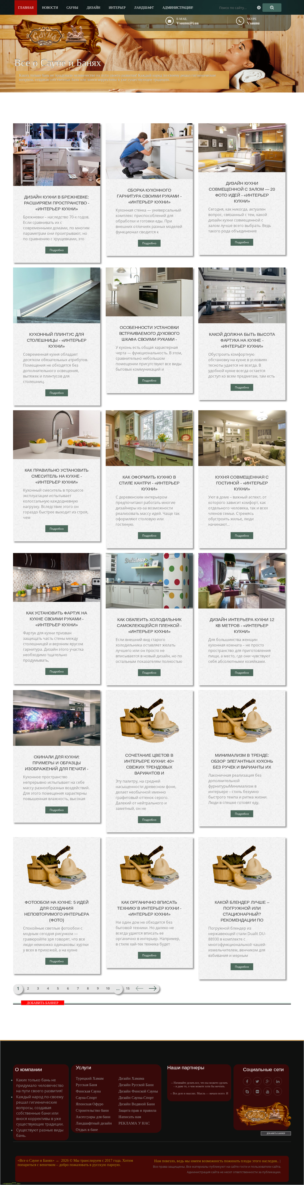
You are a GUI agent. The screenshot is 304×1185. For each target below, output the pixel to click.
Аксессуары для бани (93, 1117)
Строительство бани (92, 1110)
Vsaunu (253, 23)
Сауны (72, 7)
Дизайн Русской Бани (136, 1085)
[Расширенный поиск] (261, 7)
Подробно (57, 250)
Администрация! (177, 7)
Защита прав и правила (137, 1110)
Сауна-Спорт (86, 1098)
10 (108, 988)
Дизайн (93, 7)
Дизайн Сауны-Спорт (136, 1098)
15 (128, 988)
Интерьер (117, 7)
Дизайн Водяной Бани (137, 1104)
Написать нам (130, 1117)
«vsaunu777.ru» (12, 1183)
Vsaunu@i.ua (187, 23)
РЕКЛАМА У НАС (134, 1123)
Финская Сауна (88, 1091)
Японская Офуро (89, 1104)
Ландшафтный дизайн (94, 1123)
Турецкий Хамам (90, 1078)
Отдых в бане (87, 1130)
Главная (25, 7)
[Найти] (271, 7)
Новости (50, 7)
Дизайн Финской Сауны (138, 1091)
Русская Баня (86, 1085)
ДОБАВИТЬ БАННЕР (42, 1003)
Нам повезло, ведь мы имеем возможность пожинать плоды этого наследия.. (216, 1161)
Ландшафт (144, 7)
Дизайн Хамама (131, 1078)
